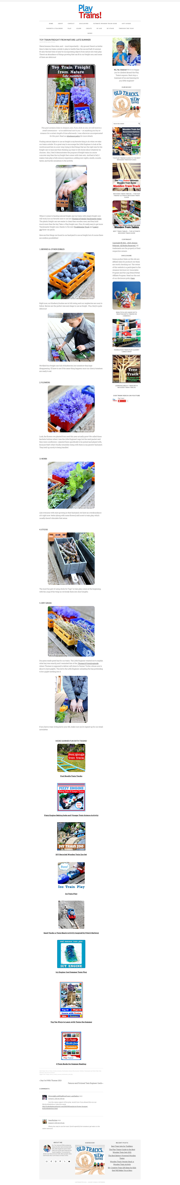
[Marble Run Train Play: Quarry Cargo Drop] (126, 346)
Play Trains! (90, 11)
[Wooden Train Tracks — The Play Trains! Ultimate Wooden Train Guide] (126, 190)
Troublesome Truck (81, 227)
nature (51, 1074)
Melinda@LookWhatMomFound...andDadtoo (63, 1096)
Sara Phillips (52, 1120)
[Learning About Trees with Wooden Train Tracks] (126, 382)
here (133, 278)
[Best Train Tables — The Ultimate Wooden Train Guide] (126, 228)
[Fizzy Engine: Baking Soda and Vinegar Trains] (71, 797)
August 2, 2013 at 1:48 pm (56, 1098)
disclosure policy (73, 136)
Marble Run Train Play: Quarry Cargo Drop (126, 350)
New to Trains (49, 1071)
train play (70, 1074)
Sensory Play (72, 1071)
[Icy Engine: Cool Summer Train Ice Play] (71, 954)
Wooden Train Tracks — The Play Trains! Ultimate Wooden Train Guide (126, 195)
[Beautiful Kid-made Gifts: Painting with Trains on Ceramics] (126, 309)
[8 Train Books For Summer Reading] (71, 1046)
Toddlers (82, 1071)
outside (55, 1074)
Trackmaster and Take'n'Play (91, 1071)
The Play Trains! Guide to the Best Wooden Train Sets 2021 (127, 159)
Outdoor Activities (57, 1071)
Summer (77, 1071)
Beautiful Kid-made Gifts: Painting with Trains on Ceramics (126, 314)
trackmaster (65, 1074)
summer (59, 1074)
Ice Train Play (71, 894)
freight (47, 1074)
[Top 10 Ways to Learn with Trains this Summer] (71, 1000)
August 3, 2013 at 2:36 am (56, 1123)
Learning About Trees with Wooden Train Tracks (126, 386)
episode (88, 663)
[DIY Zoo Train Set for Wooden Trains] (71, 836)
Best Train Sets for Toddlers (122, 1146)
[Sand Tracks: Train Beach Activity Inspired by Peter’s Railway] (71, 915)
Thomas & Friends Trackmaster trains (86, 219)
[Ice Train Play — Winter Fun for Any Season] (71, 876)
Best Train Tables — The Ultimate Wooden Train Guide (126, 232)
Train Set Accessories (49, 1072)
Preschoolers (65, 1071)
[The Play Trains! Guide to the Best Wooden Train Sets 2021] (126, 155)
